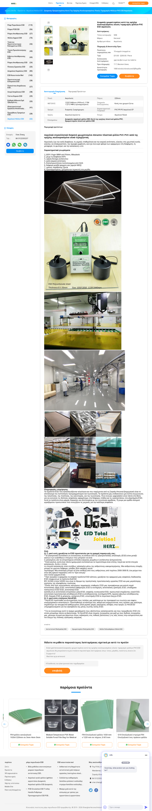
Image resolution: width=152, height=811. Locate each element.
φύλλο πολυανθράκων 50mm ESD (111, 629)
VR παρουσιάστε (11, 773)
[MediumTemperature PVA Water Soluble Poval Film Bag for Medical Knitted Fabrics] (57, 715)
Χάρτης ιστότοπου (12, 783)
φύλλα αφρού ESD (20, 38)
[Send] (146, 807)
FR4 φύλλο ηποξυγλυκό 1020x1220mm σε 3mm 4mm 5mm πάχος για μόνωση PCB (21, 737)
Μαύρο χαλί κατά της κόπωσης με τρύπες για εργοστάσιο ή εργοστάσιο (69, 792)
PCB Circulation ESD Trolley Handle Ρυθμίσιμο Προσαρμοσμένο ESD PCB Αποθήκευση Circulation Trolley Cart (39, 792)
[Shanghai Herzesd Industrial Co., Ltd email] (8, 144)
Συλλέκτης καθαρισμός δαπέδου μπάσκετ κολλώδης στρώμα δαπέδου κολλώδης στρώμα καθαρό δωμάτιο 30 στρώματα (71, 781)
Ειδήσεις (8, 780)
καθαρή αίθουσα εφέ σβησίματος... (20, 101)
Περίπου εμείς (10, 777)
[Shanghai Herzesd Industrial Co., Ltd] (14, 3)
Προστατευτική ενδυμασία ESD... (20, 80)
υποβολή (57, 670)
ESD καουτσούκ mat (20, 75)
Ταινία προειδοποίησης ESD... (20, 51)
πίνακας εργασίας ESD (20, 67)
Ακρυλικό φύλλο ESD (20, 119)
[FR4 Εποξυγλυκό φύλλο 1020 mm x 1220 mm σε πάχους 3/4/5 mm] (93, 715)
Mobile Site (9, 787)
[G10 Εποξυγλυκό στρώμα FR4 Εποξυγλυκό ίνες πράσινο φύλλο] (129, 715)
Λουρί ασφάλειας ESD (20, 92)
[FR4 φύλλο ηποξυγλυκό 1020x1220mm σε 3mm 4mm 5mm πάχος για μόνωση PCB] (21, 715)
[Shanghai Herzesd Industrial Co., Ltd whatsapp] (14, 144)
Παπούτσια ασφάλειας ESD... (20, 87)
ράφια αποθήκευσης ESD (20, 34)
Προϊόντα (8, 770)
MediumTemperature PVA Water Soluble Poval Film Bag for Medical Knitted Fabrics (57, 737)
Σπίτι (7, 767)
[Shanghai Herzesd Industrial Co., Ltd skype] (25, 144)
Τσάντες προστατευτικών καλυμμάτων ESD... (20, 44)
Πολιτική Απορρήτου (13, 790)
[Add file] (105, 807)
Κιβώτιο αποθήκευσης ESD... (20, 57)
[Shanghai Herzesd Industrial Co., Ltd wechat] (19, 144)
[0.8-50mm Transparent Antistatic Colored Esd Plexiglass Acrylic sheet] (74, 41)
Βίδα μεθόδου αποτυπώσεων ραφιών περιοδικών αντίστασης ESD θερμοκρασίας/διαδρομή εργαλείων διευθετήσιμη (39, 770)
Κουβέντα (20, 151)
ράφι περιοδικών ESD (20, 25)
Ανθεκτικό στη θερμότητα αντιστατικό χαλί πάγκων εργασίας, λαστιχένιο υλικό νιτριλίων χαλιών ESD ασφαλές (71, 770)
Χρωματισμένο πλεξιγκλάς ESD (83, 629)
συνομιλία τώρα (138, 3)
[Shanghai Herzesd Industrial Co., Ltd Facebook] (96, 790)
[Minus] (146, 755)
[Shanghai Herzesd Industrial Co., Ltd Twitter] (91, 790)
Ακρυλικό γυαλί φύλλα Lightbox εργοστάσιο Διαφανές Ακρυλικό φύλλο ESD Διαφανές (40, 781)
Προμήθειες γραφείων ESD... (20, 114)
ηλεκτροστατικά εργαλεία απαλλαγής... (20, 107)
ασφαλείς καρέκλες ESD (20, 71)
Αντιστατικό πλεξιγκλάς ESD (56, 629)
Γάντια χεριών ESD (20, 96)
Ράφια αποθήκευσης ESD (20, 62)
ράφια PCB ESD (20, 29)
